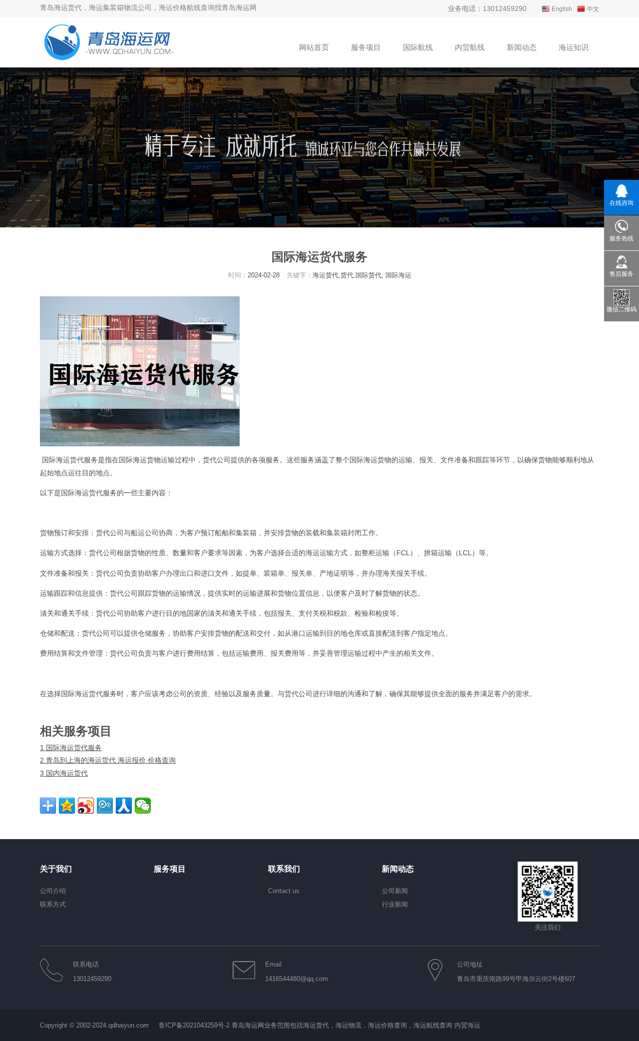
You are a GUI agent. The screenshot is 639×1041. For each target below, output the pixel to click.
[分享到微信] (143, 806)
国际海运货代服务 (71, 748)
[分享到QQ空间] (67, 806)
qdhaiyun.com (128, 1025)
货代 (96, 493)
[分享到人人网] (124, 806)
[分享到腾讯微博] (105, 806)
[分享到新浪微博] (86, 806)
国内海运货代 (64, 773)
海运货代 (70, 460)
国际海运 (133, 460)
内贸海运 (467, 1025)
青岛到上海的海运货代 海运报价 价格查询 (108, 760)
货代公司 (217, 460)
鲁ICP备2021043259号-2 (194, 1025)
